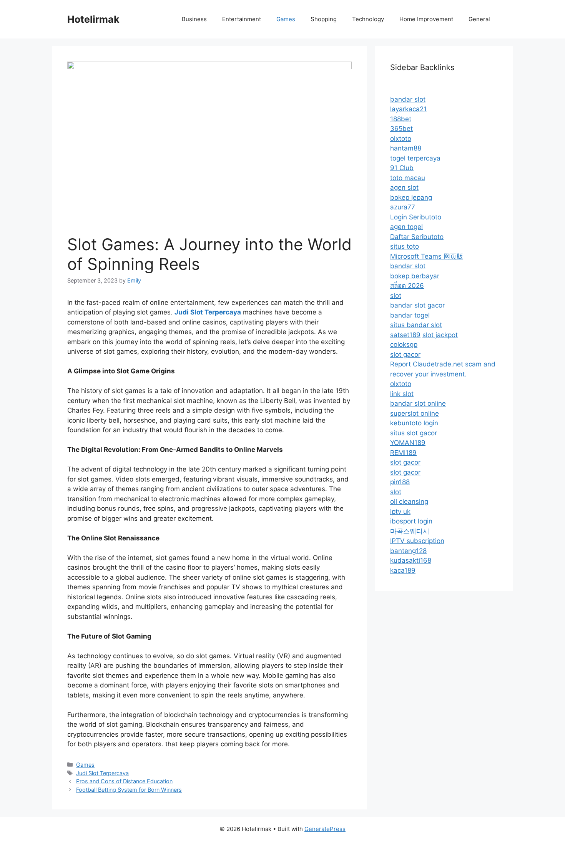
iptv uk (400, 511)
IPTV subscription (417, 541)
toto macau (407, 178)
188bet (400, 119)
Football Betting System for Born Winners (129, 789)
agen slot (404, 187)
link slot (402, 394)
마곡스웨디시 (409, 531)
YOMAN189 (407, 442)
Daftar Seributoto (417, 237)
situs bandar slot (416, 325)
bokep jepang (411, 197)
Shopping (324, 19)
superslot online (414, 413)
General (479, 19)
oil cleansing (409, 501)
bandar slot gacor (417, 305)
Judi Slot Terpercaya (102, 773)
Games (285, 19)
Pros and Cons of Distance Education (124, 781)
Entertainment (241, 19)
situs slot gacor (413, 433)
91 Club (402, 168)
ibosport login (411, 521)
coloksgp (403, 344)
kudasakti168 (410, 560)
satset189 (405, 335)
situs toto (404, 246)
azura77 (402, 207)
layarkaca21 (408, 109)
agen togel (406, 227)
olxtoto (400, 138)
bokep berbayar (414, 276)
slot (395, 295)
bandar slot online (418, 403)
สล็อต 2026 (407, 285)
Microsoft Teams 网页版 (426, 256)
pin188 (400, 482)
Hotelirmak (93, 19)
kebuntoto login (414, 423)
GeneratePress (325, 829)
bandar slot (407, 99)
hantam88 (405, 148)
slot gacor (405, 354)
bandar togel (410, 315)
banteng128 (408, 551)
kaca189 (402, 570)
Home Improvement (426, 19)
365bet (401, 128)
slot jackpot (440, 335)
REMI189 (403, 452)
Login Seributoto (415, 217)
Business (194, 19)
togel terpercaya (415, 158)
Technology (368, 19)
